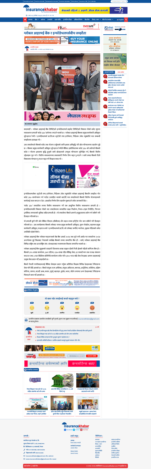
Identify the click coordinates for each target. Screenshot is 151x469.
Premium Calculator (64, 1)
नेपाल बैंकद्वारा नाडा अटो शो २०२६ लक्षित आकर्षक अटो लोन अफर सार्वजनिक (57, 334)
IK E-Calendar (92, 1)
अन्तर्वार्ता (49, 19)
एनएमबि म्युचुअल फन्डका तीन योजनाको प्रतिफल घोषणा (116, 76)
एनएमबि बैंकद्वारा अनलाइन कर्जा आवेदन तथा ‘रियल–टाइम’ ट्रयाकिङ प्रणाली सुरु (36, 414)
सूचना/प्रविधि (98, 451)
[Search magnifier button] (126, 1)
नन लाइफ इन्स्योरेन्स (100, 442)
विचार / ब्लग (95, 19)
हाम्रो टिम (35, 466)
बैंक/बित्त (87, 19)
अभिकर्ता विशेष (78, 19)
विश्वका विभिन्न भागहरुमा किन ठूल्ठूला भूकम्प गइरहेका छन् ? (53, 337)
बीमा (36, 19)
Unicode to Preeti (28, 1)
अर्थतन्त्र (43, 19)
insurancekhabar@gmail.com (88, 318)
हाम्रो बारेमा (27, 466)
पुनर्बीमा (113, 446)
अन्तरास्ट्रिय (98, 446)
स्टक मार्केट (58, 19)
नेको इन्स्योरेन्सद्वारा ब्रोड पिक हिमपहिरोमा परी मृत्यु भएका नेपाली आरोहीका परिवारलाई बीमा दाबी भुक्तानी (64, 330)
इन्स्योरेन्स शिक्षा (67, 19)
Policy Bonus (74, 1)
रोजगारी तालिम (115, 455)
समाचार (30, 19)
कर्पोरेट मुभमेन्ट (115, 453)
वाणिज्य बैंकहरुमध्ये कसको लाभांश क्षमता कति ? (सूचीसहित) (117, 124)
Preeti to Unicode (39, 1)
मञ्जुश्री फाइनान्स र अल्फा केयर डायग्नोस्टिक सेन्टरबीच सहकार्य (87, 412)
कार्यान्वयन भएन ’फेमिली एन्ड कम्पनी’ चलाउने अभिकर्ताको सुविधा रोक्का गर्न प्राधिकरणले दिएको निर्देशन (116, 109)
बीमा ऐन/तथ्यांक (106, 19)
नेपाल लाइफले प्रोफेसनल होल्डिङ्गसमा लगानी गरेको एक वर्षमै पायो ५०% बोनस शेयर (116, 100)
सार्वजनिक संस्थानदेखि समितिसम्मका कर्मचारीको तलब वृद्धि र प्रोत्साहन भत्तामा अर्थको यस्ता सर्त (116, 84)
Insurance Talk (83, 1)
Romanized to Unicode (52, 1)
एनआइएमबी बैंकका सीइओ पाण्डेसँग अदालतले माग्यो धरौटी (88, 390)
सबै (98, 327)
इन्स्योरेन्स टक (115, 457)
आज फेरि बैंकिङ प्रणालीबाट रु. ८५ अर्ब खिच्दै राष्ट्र (62, 390)
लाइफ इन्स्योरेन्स (115, 439)
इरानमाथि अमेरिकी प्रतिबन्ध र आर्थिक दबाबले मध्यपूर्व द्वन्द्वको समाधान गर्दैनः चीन (58, 340)
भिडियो (97, 457)
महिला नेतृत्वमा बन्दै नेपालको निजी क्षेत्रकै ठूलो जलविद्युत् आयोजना (116, 117)
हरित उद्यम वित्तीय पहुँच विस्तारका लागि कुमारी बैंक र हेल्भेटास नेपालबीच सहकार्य (62, 414)
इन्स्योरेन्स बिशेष (115, 442)
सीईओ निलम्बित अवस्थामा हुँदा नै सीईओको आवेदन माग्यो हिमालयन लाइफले (117, 92)
